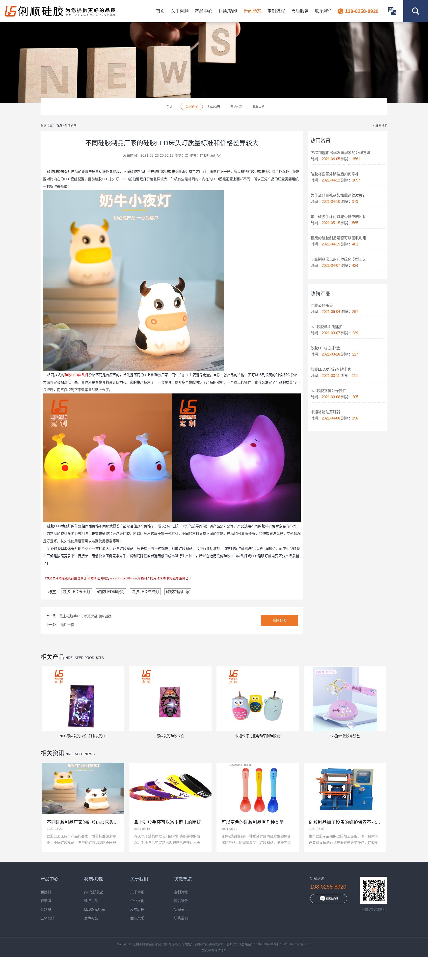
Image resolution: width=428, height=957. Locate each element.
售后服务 (300, 11)
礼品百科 (259, 106)
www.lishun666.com (123, 578)
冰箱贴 (46, 909)
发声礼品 (91, 918)
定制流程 (276, 11)
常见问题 (236, 106)
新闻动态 (252, 11)
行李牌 (46, 901)
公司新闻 (192, 106)
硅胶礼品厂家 (210, 155)
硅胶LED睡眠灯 (111, 592)
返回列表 (280, 620)
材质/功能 (228, 11)
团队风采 (137, 918)
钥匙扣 (46, 892)
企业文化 (137, 901)
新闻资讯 (181, 909)
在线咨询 (331, 898)
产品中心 (204, 11)
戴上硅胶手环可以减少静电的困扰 (85, 616)
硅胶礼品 (91, 901)
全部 (169, 106)
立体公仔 (47, 918)
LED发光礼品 (94, 909)
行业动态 (214, 106)
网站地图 (220, 950)
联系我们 (324, 11)
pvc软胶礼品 (94, 892)
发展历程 (137, 909)
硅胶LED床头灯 (76, 592)
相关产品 (52, 657)
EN (394, 13)
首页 (160, 11)
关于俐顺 (180, 11)
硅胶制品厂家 (178, 592)
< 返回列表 (380, 125)
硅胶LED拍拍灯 (145, 592)
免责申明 (208, 950)
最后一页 (67, 625)
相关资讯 (52, 753)
